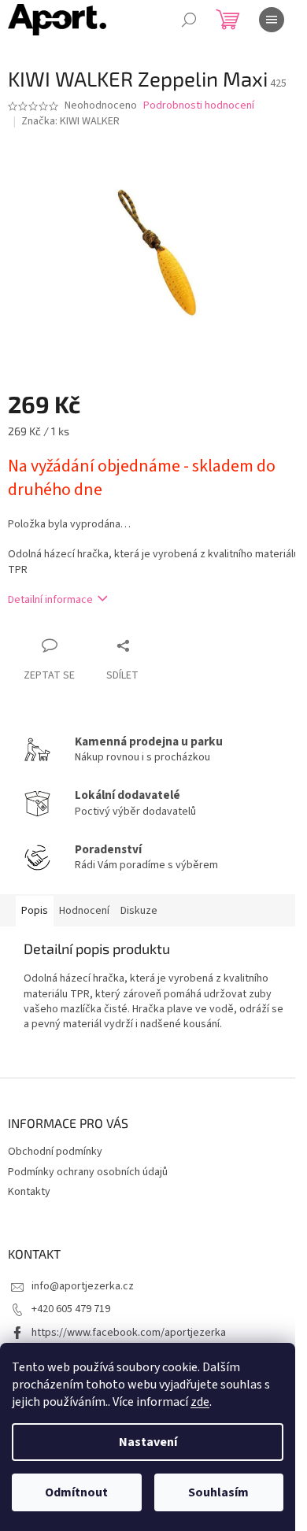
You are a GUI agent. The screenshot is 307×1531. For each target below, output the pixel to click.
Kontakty (29, 1192)
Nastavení (148, 1442)
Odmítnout (76, 1492)
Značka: (70, 121)
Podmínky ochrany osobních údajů (88, 1172)
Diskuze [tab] (138, 911)
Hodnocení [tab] (84, 911)
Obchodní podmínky (55, 1151)
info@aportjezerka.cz (82, 1286)
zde (199, 1402)
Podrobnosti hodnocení (198, 105)
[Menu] (271, 19)
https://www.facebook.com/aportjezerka (128, 1333)
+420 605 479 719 (70, 1309)
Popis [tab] (34, 911)
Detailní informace (50, 600)
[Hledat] (189, 19)
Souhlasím (218, 1492)
